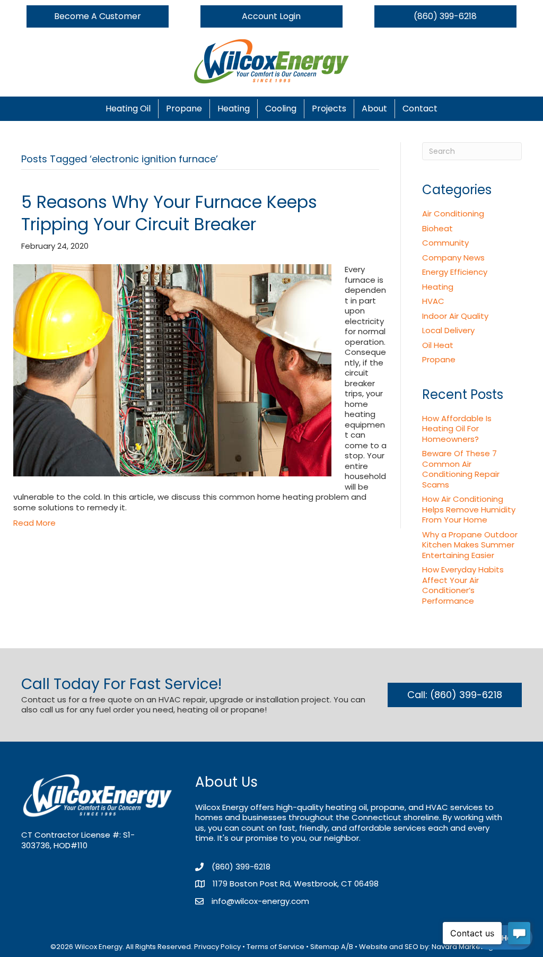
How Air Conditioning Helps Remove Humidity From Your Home (468, 509)
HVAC (433, 301)
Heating (233, 108)
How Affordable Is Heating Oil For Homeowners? (457, 429)
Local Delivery (448, 330)
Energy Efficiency (454, 271)
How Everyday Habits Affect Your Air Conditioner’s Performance (463, 585)
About (374, 108)
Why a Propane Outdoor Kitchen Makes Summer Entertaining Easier (470, 545)
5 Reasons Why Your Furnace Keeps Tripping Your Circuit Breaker (169, 213)
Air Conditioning (453, 213)
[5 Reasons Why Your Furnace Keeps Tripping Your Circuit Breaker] (172, 369)
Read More (34, 522)
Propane (184, 108)
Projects (329, 108)
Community (445, 242)
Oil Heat (437, 345)
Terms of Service (275, 947)
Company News (453, 257)
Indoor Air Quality (455, 315)
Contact (419, 108)
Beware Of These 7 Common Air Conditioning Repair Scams (461, 469)
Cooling (280, 108)
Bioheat (437, 228)
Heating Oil (128, 108)
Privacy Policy (217, 947)
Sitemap (324, 947)
